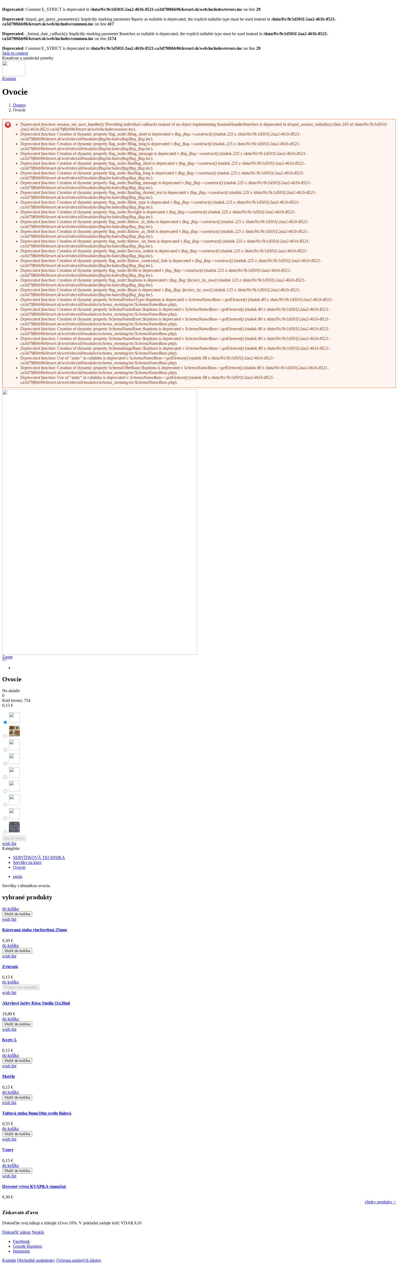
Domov (19, 105)
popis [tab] (17, 876)
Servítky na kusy (27, 862)
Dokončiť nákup (16, 1232)
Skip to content (15, 53)
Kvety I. (9, 1040)
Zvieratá (10, 966)
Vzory (8, 1149)
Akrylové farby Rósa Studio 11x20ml (36, 1003)
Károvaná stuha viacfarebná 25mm (34, 929)
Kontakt (9, 78)
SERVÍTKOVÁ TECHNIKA (39, 857)
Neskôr (38, 1232)
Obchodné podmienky (36, 1260)
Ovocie (19, 867)
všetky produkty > (380, 1202)
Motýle (8, 1076)
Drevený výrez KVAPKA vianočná (34, 1186)
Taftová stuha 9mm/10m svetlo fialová (36, 1113)
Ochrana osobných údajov (78, 1260)
